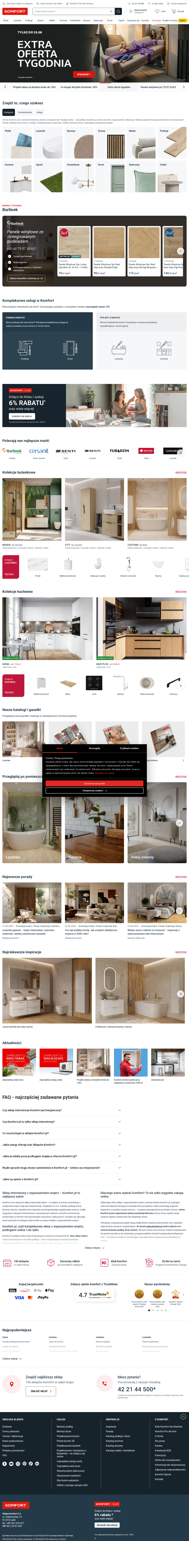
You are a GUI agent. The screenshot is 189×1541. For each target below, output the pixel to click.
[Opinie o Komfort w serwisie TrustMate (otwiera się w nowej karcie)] (94, 1295)
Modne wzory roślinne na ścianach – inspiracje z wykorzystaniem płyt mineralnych (154, 932)
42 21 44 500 (138, 3)
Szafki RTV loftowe (11, 1351)
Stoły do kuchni (56, 1342)
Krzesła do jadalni (104, 1346)
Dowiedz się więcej (104, 773)
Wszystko (9, 574)
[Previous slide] (5, 87)
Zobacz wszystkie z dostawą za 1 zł (26, 278)
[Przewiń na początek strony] (183, 1416)
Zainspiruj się (133, 20)
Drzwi (109, 20)
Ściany (40, 20)
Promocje (156, 20)
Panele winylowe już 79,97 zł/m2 (110, 87)
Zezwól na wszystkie (94, 783)
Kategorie (8, 112)
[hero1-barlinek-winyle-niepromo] (94, 53)
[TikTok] (31, 1464)
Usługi (39, 112)
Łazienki (17, 20)
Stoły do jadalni (103, 1342)
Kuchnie (63, 20)
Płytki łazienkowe (150, 1342)
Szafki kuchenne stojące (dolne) (63, 1351)
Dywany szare (102, 1351)
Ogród (121, 20)
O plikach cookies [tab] (129, 748)
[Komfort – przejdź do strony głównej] (15, 1505)
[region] (94, 53)
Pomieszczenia (25, 112)
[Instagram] (18, 1464)
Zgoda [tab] (59, 748)
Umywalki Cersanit (151, 1351)
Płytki (5, 20)
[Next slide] (184, 87)
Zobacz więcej (92, 1247)
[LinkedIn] (37, 1464)
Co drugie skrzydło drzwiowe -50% (31, 87)
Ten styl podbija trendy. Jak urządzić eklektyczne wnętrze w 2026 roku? (91, 932)
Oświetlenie (75, 20)
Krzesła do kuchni (57, 1346)
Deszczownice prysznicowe (155, 1346)
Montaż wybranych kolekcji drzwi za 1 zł (154, 87)
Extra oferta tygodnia (71, 87)
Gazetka (145, 20)
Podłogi (28, 20)
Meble (52, 20)
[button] (138, 11)
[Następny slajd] (180, 251)
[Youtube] (11, 1464)
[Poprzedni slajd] (4, 453)
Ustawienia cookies (93, 790)
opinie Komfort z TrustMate (99, 1284)
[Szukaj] (118, 11)
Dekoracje (98, 20)
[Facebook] (4, 1464)
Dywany (86, 20)
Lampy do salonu (10, 1346)
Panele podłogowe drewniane (16, 1342)
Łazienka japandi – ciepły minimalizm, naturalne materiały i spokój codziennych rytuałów (28, 932)
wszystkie (181, 776)
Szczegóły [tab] (94, 748)
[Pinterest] (24, 1464)
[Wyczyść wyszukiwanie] (111, 11)
